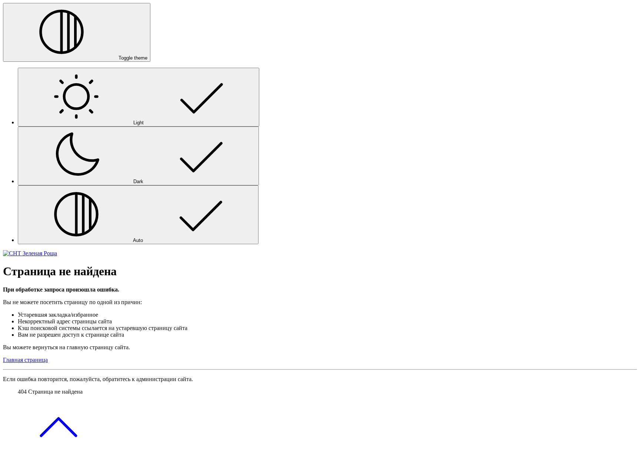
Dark (138, 181)
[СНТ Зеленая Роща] (30, 253)
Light (138, 122)
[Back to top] (58, 454)
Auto (138, 240)
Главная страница (25, 360)
